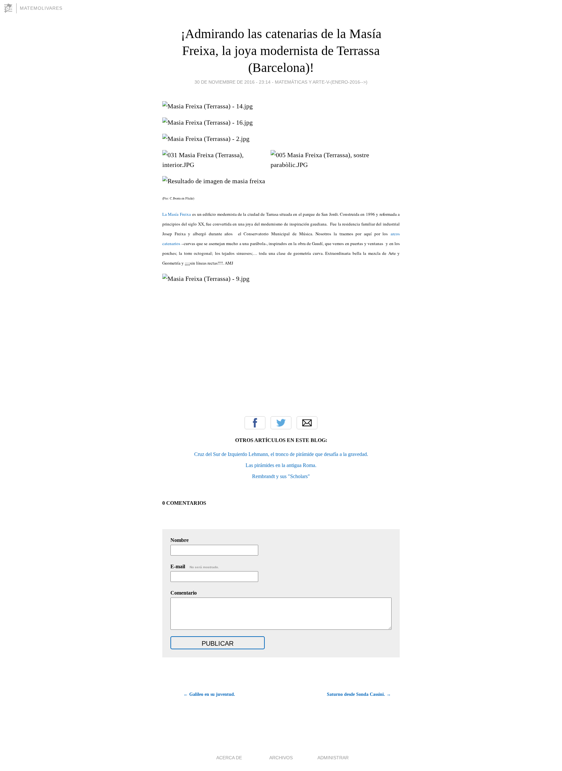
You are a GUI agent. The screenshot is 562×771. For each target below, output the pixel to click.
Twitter (281, 422)
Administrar (333, 757)
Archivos (281, 757)
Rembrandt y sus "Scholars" (281, 476)
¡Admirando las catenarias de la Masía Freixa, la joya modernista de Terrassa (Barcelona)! (281, 50)
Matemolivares (41, 8)
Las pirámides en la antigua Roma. (281, 465)
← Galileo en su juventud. (209, 694)
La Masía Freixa (176, 214)
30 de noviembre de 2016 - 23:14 (232, 82)
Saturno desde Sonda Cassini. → (359, 694)
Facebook (255, 422)
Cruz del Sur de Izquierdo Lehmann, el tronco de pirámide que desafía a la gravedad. (281, 454)
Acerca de (229, 757)
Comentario (183, 593)
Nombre (179, 540)
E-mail (194, 566)
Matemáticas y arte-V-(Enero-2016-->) (321, 82)
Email (307, 422)
